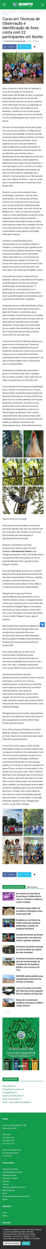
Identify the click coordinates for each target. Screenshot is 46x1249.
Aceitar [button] (26, 1243)
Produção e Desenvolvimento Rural (16, 1196)
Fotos (4, 1213)
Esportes (5, 1181)
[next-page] (7, 1012)
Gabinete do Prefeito (10, 1169)
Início (4, 12)
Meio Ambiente (8, 1190)
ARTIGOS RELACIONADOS (14, 887)
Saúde (4, 1199)
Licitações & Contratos (12, 1089)
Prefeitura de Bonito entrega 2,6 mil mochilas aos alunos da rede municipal (29, 949)
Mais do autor (32, 887)
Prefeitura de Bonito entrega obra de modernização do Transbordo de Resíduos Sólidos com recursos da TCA (29, 964)
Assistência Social (9, 1175)
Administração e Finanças (12, 1172)
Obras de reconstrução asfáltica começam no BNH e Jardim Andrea (29, 1003)
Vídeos (5, 1216)
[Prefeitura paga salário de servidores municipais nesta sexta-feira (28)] (8, 911)
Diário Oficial (8, 1086)
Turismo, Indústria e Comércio (14, 1187)
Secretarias (12, 12)
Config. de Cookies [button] (12, 1243)
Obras (4, 1193)
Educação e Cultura (9, 1178)
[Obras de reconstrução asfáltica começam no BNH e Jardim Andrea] (8, 1003)
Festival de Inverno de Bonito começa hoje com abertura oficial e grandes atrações (29, 937)
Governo (5, 1184)
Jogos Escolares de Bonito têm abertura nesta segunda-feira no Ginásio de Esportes (29, 991)
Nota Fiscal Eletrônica (12, 1096)
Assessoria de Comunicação (15, 41)
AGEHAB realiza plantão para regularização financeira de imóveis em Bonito (29, 979)
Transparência (8, 1092)
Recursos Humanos (11, 1099)
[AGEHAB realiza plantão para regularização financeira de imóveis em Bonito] (8, 979)
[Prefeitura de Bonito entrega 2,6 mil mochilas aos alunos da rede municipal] (8, 949)
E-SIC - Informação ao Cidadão (16, 1102)
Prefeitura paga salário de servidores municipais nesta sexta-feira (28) (29, 911)
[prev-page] (4, 1012)
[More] (34, 46)
